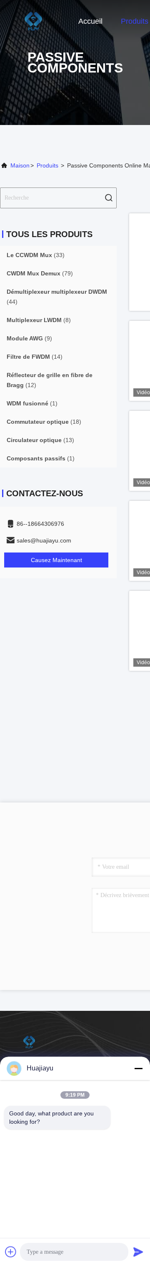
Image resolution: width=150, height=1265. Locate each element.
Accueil (90, 21)
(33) (36, 255)
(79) (40, 273)
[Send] (138, 1251)
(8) (39, 320)
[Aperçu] (33, 21)
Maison (20, 165)
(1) (32, 403)
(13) (40, 440)
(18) (44, 421)
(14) (34, 356)
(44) (57, 296)
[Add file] (11, 1251)
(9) (29, 338)
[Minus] (138, 1068)
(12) (49, 380)
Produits (134, 21)
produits (47, 165)
